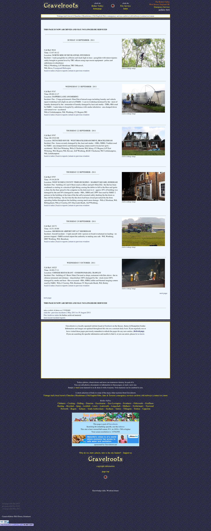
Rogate (74, 408)
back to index (49, 70)
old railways (135, 16)
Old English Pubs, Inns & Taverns (101, 395)
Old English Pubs (99, 16)
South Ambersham (95, 408)
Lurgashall (115, 406)
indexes (121, 426)
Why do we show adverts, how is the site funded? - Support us (105, 452)
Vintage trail (62, 16)
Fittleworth (138, 403)
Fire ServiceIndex (125, 6)
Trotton (137, 408)
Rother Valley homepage (97, 6)
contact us (145, 16)
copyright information (105, 466)
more (152, 16)
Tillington (127, 408)
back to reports (62, 70)
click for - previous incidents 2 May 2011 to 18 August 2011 (67, 312)
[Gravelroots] (105, 464)
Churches (77, 16)
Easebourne (101, 403)
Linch (95, 406)
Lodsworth (104, 406)
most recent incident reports (54, 317)
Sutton (118, 408)
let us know (139, 334)
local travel (60, 395)
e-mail (77, 387)
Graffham (149, 403)
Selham (82, 408)
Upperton (146, 408)
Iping (78, 406)
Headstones (86, 16)
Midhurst (126, 406)
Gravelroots (113, 424)
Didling (80, 403)
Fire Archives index (51, 315)
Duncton (89, 403)
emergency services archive (118, 16)
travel (70, 16)
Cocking (71, 403)
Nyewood (150, 406)
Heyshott (70, 406)
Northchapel (138, 406)
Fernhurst (108, 326)
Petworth (64, 408)
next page (163, 293)
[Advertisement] (105, 358)
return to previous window (79, 70)
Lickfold (86, 406)
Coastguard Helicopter (62, 68)
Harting (60, 406)
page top (105, 471)
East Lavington (114, 403)
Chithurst (61, 403)
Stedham (109, 408)
